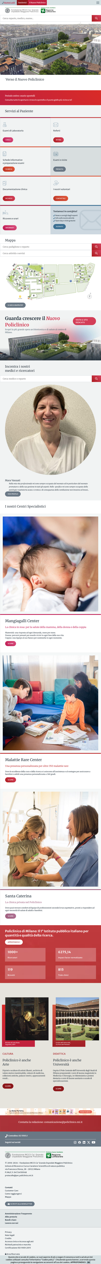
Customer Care (11, 1190)
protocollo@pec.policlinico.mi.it (19, 1175)
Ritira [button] (58, 140)
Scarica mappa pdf (15, 305)
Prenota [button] (59, 169)
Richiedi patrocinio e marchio (18, 1244)
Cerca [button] (8, 140)
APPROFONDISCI (78, 1262)
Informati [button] (9, 228)
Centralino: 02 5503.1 (17, 1136)
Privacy (8, 1232)
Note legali (9, 1235)
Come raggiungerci (13, 1194)
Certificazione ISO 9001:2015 (18, 1248)
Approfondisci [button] (14, 942)
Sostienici (22, 2)
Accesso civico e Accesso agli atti (19, 1241)
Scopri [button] (8, 1086)
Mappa (8, 1197)
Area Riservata (13, 1254)
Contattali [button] (60, 198)
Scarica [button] (8, 169)
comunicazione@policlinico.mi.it (63, 1122)
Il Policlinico (37, 2)
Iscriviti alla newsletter (21, 1204)
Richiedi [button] (8, 198)
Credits (8, 1238)
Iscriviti (59, 227)
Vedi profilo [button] (13, 494)
